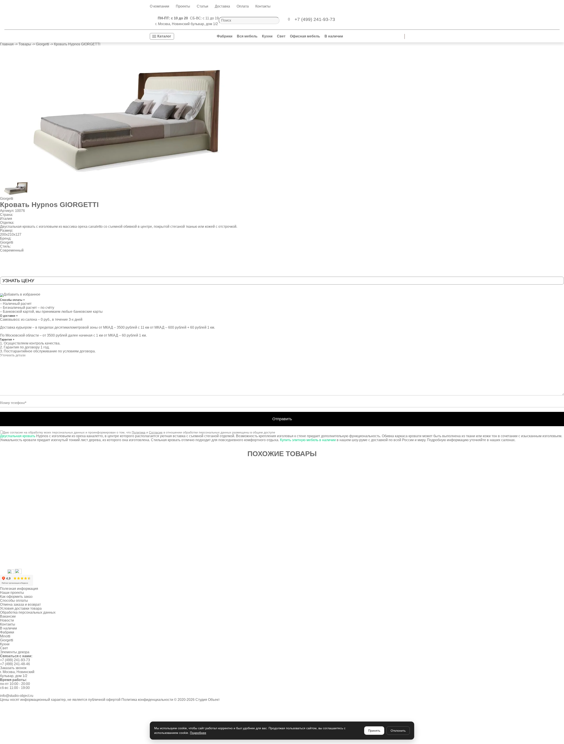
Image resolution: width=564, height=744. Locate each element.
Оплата (243, 6)
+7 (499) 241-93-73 (15, 660)
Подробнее (198, 733)
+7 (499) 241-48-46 (15, 664)
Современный (12, 250)
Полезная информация (19, 588)
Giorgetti (6, 198)
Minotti (5, 636)
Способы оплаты (12, 300)
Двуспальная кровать (17, 436)
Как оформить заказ (16, 596)
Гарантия (7, 339)
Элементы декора (14, 652)
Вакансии (8, 616)
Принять (374, 730)
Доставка (222, 6)
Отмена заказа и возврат (20, 604)
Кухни (267, 36)
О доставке (9, 315)
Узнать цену (18, 280)
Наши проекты (12, 592)
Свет (281, 36)
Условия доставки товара (21, 608)
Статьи (202, 6)
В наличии (334, 36)
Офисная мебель (305, 36)
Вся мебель (247, 36)
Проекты (183, 6)
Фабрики (224, 36)
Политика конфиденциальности (147, 699)
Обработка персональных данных (28, 612)
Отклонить (398, 730)
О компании (159, 6)
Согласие (156, 432)
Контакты (263, 6)
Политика (138, 432)
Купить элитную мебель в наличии (308, 440)
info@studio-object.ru (16, 696)
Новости (7, 620)
